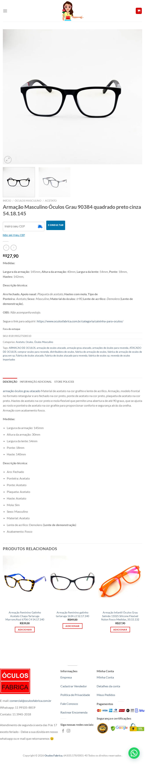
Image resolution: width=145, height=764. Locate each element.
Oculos (29, 341)
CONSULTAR (55, 225)
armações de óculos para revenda (110, 347)
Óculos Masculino (28, 200)
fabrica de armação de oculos (90, 351)
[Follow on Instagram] (68, 731)
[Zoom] (8, 159)
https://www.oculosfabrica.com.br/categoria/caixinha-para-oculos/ (80, 321)
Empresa (66, 677)
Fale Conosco (69, 703)
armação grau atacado (79, 347)
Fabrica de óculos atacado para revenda (66, 355)
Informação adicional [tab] (36, 381)
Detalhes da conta (108, 686)
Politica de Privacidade (75, 695)
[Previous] (10, 96)
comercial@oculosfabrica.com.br (30, 700)
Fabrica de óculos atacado (30, 355)
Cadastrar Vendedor (73, 686)
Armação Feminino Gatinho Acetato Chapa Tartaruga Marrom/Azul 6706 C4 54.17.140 (24, 616)
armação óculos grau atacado (21, 391)
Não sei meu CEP (14, 235)
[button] (134, 753)
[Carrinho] (139, 11)
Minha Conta (105, 677)
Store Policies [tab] (64, 381)
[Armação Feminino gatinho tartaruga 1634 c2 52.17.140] (72, 582)
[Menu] (5, 10)
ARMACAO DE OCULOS (22, 347)
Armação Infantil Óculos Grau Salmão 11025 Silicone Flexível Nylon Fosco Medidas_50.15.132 (120, 616)
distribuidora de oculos (62, 351)
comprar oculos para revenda (33, 351)
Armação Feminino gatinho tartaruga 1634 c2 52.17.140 (72, 614)
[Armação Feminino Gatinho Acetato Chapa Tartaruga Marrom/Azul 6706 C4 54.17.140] (25, 582)
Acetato (51, 200)
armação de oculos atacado (51, 347)
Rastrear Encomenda (73, 712)
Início (7, 200)
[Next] (134, 96)
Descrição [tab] (10, 381)
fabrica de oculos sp (99, 355)
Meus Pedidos (106, 695)
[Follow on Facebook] (63, 731)
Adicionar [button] (25, 629)
